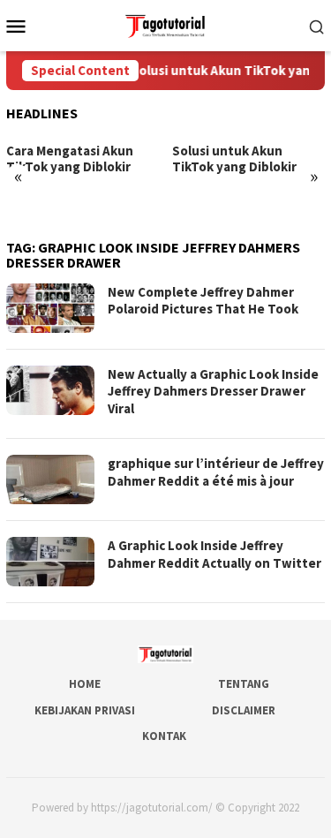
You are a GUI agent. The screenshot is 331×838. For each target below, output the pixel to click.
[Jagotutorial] (165, 24)
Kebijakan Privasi (84, 710)
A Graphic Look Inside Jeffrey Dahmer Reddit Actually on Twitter (214, 554)
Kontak (164, 736)
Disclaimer (243, 710)
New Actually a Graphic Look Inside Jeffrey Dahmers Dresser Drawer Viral (213, 391)
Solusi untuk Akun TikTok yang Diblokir (234, 159)
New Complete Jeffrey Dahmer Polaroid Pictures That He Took (203, 300)
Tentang (243, 683)
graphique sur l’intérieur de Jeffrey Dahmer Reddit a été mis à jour (216, 472)
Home (85, 683)
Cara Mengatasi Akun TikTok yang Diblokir (69, 159)
